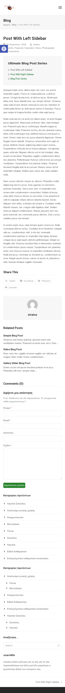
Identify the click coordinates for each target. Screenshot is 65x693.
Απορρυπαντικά (15, 517)
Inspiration (29, 48)
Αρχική (6, 24)
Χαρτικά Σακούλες (16, 503)
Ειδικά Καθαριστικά (16, 551)
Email (6, 420)
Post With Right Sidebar (22, 74)
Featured (19, 48)
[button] (4, 49)
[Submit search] (59, 645)
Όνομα (7, 408)
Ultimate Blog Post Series (27, 63)
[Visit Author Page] (32, 304)
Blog (14, 24)
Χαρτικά (11, 544)
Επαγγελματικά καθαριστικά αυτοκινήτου (27, 558)
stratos (36, 44)
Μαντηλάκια (13, 524)
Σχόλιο (7, 445)
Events (10, 48)
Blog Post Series (18, 78)
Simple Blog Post (13, 335)
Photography (48, 48)
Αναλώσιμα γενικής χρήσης (21, 510)
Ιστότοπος (8, 433)
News (38, 48)
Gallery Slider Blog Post (16, 363)
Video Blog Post (12, 349)
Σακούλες (12, 538)
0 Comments (13, 51)
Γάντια (10, 531)
